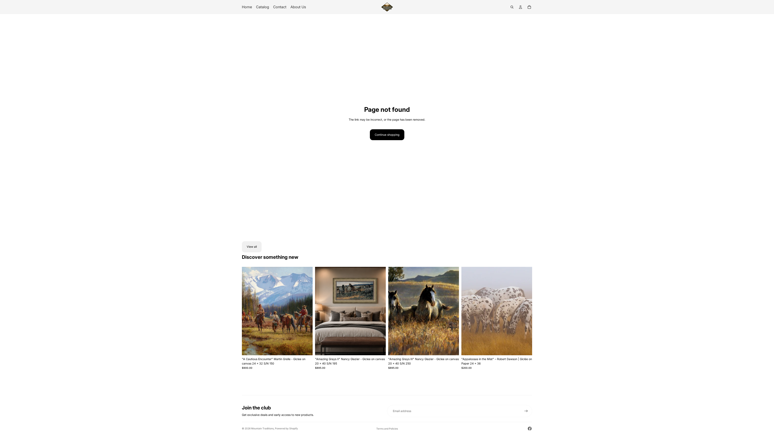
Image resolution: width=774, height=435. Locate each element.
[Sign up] (526, 411)
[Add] (306, 349)
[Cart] (529, 7)
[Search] (512, 7)
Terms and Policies (387, 428)
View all (252, 246)
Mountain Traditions (262, 428)
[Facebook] (529, 428)
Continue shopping (387, 134)
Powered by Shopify (286, 428)
